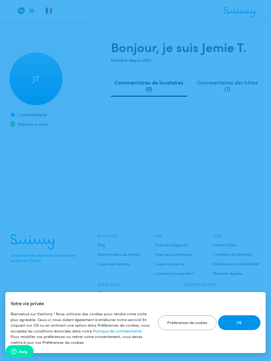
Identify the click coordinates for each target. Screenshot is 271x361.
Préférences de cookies (187, 322)
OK (239, 322)
